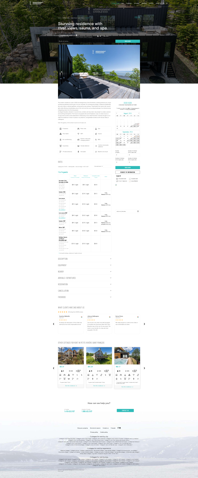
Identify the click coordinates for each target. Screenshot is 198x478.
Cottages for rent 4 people (105, 459)
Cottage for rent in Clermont (98, 438)
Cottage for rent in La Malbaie (131, 438)
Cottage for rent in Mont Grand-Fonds (94, 440)
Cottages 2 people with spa (86, 450)
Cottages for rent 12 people (132, 460)
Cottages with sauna (98, 452)
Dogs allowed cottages (110, 450)
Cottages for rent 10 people (105, 460)
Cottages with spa (75, 450)
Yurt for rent (114, 453)
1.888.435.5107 (87, 411)
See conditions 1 (62, 210)
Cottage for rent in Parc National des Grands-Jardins (117, 440)
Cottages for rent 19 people (79, 464)
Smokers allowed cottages (87, 452)
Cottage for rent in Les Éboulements (76, 440)
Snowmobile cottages (63, 452)
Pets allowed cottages (99, 450)
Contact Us (125, 410)
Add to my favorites (121, 211)
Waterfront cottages (65, 450)
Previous (61, 72)
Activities (151, 3)
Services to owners (95, 428)
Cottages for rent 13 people (71, 462)
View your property (82, 428)
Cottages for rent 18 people (65, 464)
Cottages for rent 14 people (85, 462)
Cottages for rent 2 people (78, 459)
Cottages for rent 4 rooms (99, 465)
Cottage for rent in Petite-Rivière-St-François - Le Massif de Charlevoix (123, 441)
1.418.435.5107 (69, 411)
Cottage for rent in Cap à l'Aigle (83, 438)
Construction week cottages (132, 452)
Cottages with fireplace (74, 452)
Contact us (158, 3)
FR (166, 3)
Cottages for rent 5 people (119, 459)
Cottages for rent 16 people (112, 462)
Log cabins (94, 453)
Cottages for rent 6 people (132, 459)
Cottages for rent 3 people (92, 459)
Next (136, 72)
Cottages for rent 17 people (126, 462)
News (123, 3)
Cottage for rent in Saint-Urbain (105, 443)
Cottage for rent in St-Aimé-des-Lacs (122, 443)
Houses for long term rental (104, 453)
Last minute (136, 3)
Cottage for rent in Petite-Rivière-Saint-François (94, 441)
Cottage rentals (115, 3)
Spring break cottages (120, 452)
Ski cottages (134, 450)
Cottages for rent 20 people (92, 464)
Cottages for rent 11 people (119, 460)
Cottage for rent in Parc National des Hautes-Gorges (70, 441)
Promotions (129, 3)
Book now (128, 41)
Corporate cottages (109, 452)
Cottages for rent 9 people (91, 460)
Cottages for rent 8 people (78, 460)
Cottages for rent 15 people (98, 462)
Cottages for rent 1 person (65, 459)
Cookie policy (104, 432)
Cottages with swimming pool (123, 450)
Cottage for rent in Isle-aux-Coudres (114, 438)
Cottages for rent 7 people (64, 460)
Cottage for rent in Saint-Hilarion (73, 443)
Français (113, 428)
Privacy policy (94, 432)
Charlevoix (144, 3)
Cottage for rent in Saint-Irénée (90, 443)
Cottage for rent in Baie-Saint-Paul (67, 438)
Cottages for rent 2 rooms (119, 464)
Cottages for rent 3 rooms (132, 464)
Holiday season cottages (85, 453)
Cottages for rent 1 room (106, 464)
